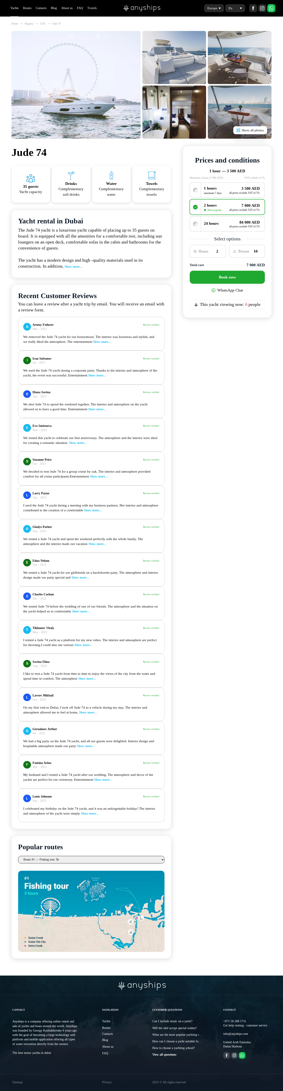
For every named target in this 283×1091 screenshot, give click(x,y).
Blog (54, 8)
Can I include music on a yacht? (172, 1021)
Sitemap (17, 1082)
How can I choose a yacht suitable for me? (178, 1041)
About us (67, 8)
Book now (227, 277)
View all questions (164, 1054)
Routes (27, 8)
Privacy (107, 1082)
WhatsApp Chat (230, 290)
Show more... (73, 266)
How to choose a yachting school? (173, 1048)
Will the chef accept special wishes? (174, 1028)
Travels (92, 8)
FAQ (80, 8)
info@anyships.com (235, 1033)
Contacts (41, 8)
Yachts (14, 8)
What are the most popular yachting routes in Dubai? (185, 1034)
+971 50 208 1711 (234, 1021)
